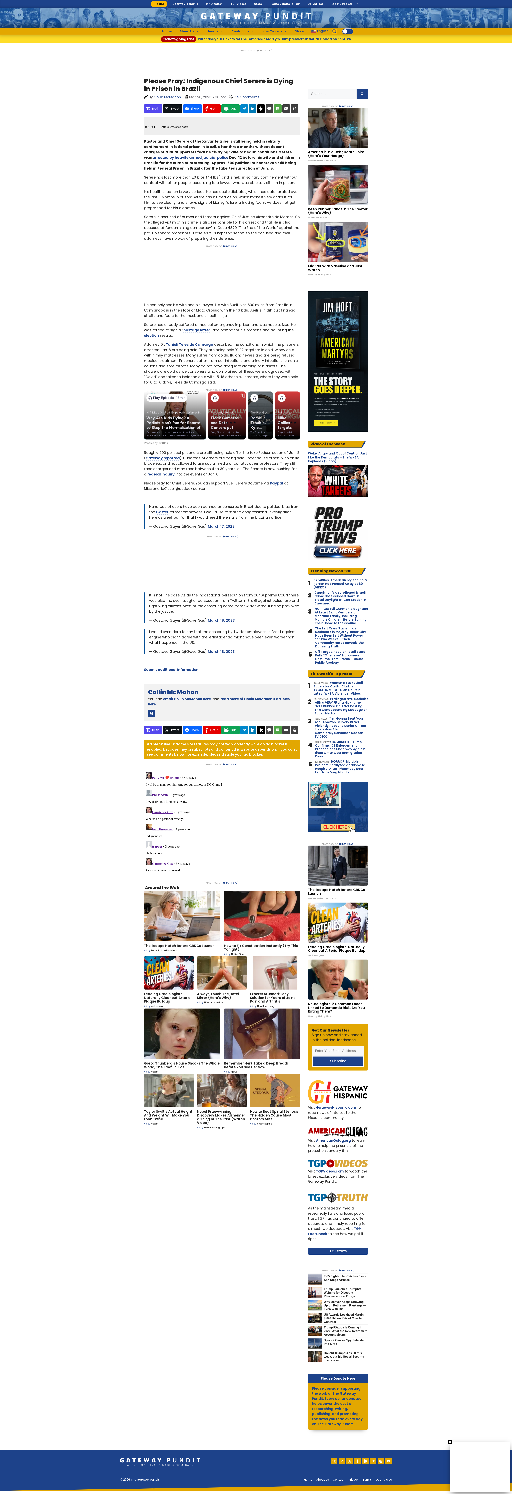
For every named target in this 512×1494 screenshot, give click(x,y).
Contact (339, 1480)
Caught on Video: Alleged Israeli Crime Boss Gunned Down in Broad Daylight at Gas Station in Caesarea (340, 598)
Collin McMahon (173, 692)
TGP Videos (238, 4)
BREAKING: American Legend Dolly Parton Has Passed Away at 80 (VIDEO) (340, 583)
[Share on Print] (294, 108)
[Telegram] (373, 1461)
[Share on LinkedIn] (252, 108)
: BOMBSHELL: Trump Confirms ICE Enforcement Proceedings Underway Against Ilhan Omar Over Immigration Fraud (340, 749)
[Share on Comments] (269, 108)
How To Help (272, 31)
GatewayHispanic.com (336, 1107)
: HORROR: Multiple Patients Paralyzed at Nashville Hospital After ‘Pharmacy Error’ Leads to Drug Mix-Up (340, 767)
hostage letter (196, 330)
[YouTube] (388, 1461)
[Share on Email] (286, 108)
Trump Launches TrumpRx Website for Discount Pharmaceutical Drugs (342, 1292)
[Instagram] (381, 1461)
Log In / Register (342, 4)
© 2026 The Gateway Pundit (139, 1480)
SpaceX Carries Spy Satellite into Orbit (344, 1341)
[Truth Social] (334, 1461)
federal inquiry (161, 474)
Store (258, 4)
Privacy (354, 1480)
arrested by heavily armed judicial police (190, 157)
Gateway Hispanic (185, 4)
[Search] (362, 94)
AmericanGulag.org (333, 1140)
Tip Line (159, 4)
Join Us (212, 31)
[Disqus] (222, 821)
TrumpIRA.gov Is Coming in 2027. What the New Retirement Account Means (345, 1331)
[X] (349, 1461)
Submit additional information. (171, 669)
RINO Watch (214, 4)
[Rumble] (365, 1461)
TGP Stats (338, 1251)
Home (167, 31)
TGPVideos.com (330, 1171)
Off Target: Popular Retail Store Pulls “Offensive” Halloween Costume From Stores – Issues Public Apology (340, 657)
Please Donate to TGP (285, 4)
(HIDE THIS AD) (264, 50)
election (151, 335)
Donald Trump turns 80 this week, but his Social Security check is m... (344, 1356)
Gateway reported (163, 457)
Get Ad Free (315, 4)
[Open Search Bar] (334, 31)
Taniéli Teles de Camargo (189, 344)
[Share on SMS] (278, 108)
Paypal (276, 483)
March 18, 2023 (221, 620)
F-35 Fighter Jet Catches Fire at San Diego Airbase (345, 1277)
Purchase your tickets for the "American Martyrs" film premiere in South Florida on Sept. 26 (257, 39)
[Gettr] (342, 1461)
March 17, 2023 (221, 526)
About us (322, 1480)
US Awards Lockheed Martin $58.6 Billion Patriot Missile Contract (344, 1318)
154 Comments (246, 97)
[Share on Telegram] (244, 108)
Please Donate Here (338, 1378)
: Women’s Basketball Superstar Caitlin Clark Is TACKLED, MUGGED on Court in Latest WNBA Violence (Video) (338, 688)
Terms (367, 1480)
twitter (162, 511)
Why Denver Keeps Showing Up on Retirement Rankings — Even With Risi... (345, 1305)
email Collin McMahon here (187, 699)
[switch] (347, 31)
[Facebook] (357, 1461)
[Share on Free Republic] (261, 108)
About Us (187, 31)
